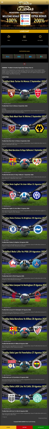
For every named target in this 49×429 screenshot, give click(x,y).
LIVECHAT (24, 31)
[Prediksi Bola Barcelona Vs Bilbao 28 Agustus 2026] (24, 328)
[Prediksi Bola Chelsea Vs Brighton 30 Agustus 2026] (24, 227)
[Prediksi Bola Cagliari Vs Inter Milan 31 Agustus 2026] (24, 193)
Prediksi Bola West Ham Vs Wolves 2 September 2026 (16, 141)
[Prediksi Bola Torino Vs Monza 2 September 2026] (24, 91)
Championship (7, 138)
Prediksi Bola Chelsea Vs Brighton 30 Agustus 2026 (15, 242)
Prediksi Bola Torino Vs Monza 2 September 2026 (14, 105)
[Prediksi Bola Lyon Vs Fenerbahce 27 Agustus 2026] (24, 362)
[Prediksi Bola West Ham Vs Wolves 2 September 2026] (24, 126)
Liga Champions (7, 375)
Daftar (24, 427)
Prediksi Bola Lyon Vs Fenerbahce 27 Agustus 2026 (15, 377)
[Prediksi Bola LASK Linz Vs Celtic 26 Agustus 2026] (24, 396)
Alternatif (41, 427)
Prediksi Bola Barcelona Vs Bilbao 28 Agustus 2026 (15, 343)
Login (8, 427)
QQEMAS (4, 70)
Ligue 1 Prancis (7, 274)
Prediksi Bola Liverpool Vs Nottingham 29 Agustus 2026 (16, 309)
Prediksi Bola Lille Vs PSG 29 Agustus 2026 (13, 276)
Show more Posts (43, 418)
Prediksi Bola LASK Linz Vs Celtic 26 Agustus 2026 (15, 411)
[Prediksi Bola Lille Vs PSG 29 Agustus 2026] (24, 261)
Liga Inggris (6, 240)
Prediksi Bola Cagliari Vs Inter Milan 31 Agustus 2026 (15, 208)
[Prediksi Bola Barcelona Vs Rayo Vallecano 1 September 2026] (24, 159)
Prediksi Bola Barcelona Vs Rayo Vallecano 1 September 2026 (17, 174)
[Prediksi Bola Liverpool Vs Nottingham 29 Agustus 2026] (24, 295)
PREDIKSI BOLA (7, 103)
